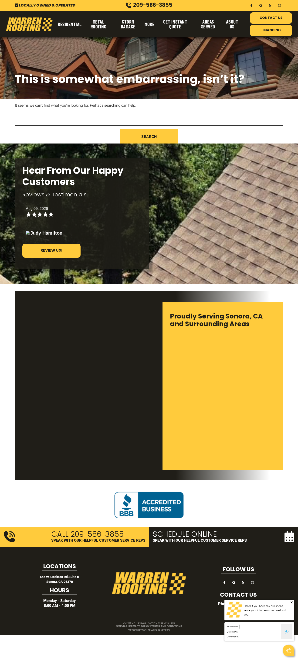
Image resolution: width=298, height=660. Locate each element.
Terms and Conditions (166, 626)
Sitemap (121, 626)
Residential (70, 24)
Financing (271, 30)
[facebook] (251, 5)
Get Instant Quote (175, 24)
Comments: (233, 636)
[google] (260, 5)
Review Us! (52, 250)
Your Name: (233, 626)
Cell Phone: (232, 631)
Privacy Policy (139, 626)
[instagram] (279, 5)
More (149, 24)
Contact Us (271, 18)
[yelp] (270, 5)
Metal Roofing (99, 24)
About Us (232, 24)
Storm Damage (128, 24)
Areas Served (208, 24)
